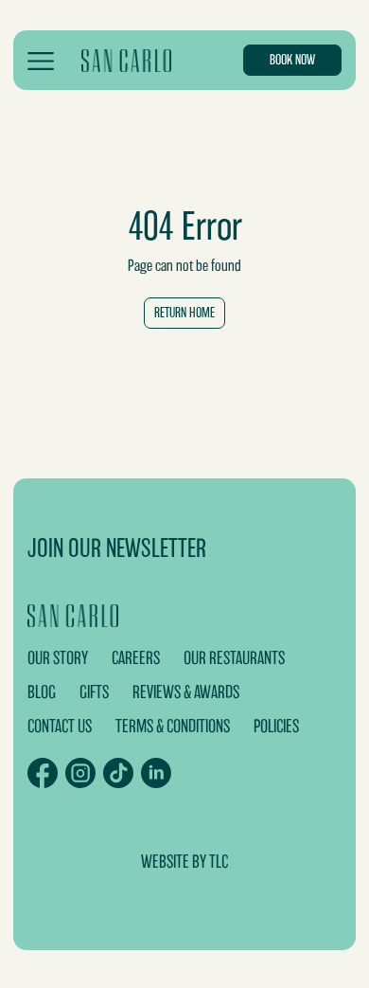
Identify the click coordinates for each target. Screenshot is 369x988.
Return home (184, 312)
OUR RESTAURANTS (234, 658)
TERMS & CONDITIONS (172, 726)
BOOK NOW (292, 59)
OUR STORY (57, 658)
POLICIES (276, 726)
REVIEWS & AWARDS (185, 692)
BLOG (41, 692)
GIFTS (94, 692)
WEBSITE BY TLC (184, 862)
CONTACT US (59, 726)
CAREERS (136, 658)
